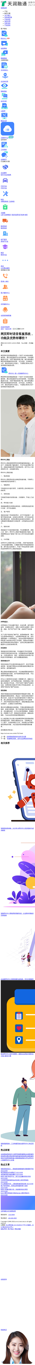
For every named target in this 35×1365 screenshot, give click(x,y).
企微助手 (4, 159)
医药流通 (15, 215)
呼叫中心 (4, 38)
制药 (26, 215)
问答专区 (7, 23)
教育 (2, 253)
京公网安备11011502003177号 (15, 1225)
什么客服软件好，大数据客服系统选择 (13, 1184)
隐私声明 (4, 1229)
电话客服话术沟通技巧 (8, 1172)
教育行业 (4, 255)
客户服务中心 (5, 293)
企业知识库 (4, 81)
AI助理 (3, 111)
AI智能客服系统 (19, 1158)
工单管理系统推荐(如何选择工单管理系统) (15, 1180)
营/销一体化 (5, 281)
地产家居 (4, 239)
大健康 (3, 213)
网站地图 (18, 1229)
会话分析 (4, 101)
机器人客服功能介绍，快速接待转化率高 (14, 1189)
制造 (2, 199)
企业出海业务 (5, 327)
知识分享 (7, 21)
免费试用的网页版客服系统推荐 (15, 1156)
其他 (2, 266)
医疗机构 (21, 215)
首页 (2, 329)
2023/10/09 (4, 1171)
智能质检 (4, 91)
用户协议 (11, 1229)
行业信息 (7, 19)
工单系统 (4, 149)
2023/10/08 (4, 1182)
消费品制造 (4, 201)
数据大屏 (4, 121)
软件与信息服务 (6, 175)
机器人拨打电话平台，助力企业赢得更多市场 (16, 1176)
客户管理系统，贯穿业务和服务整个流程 (14, 1186)
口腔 (2, 215)
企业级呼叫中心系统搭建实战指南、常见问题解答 (17, 979)
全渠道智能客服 (6, 315)
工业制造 (12, 201)
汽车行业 (4, 186)
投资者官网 (8, 17)
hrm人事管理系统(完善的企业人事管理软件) (15, 1193)
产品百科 (7, 25)
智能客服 (11, 1158)
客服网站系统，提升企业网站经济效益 (19, 738)
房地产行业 (4, 241)
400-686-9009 (12, 1218)
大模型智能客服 (18, 1154)
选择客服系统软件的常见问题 (16, 736)
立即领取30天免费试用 (8, 1211)
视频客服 (4, 58)
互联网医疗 (8, 215)
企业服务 (4, 173)
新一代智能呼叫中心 (21, 373)
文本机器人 (4, 70)
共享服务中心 (5, 304)
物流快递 (4, 226)
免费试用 (4, 8)
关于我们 (7, 15)
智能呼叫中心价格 (8, 1160)
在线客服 (4, 48)
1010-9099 (11, 1214)
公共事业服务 (5, 268)
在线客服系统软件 (7, 1154)
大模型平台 (4, 138)
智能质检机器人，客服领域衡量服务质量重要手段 (17, 1169)
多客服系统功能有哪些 (8, 1174)
